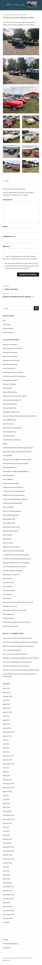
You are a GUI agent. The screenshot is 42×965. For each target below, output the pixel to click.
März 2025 (6, 692)
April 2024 (6, 704)
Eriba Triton (6, 324)
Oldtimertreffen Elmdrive (11, 360)
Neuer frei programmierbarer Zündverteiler (17, 452)
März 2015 (6, 903)
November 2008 (8, 914)
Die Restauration (8, 618)
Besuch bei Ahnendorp (10, 531)
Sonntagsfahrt (8, 455)
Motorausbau (7, 539)
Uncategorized (8, 332)
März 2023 (6, 724)
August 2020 (7, 791)
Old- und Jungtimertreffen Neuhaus (14, 567)
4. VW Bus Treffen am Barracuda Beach (16, 555)
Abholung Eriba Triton (10, 606)
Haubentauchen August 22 (12, 400)
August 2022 (7, 736)
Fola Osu (6, 670)
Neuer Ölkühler (8, 479)
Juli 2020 (6, 795)
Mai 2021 (6, 772)
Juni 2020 (6, 799)
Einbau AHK (7, 598)
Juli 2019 (6, 827)
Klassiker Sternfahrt (9, 384)
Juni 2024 (6, 700)
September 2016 (8, 895)
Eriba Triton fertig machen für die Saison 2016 (18, 602)
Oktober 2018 (7, 855)
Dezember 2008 (8, 910)
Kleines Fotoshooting (10, 356)
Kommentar (8, 200)
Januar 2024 (7, 708)
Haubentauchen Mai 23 (10, 380)
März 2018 (6, 879)
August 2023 (7, 712)
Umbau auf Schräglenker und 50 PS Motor (17, 622)
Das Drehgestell (8, 614)
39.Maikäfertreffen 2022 (11, 412)
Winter (5, 444)
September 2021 (8, 764)
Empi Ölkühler (7, 594)
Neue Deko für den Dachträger (13, 372)
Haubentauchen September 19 (13, 487)
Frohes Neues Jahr (9, 368)
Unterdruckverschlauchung (12, 440)
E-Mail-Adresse (9, 236)
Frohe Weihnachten (9, 420)
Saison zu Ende (8, 543)
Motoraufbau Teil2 (9, 523)
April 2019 (6, 835)
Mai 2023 (6, 720)
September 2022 (8, 732)
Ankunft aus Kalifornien (10, 626)
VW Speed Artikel (9, 590)
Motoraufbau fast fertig (11, 515)
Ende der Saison (8, 424)
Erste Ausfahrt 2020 (10, 467)
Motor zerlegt (7, 535)
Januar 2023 (7, 728)
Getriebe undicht (8, 582)
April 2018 (6, 875)
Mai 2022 (6, 748)
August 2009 (7, 906)
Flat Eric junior (7, 388)
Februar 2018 (7, 883)
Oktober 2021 (7, 760)
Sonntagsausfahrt (9, 436)
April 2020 (6, 803)
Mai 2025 (6, 688)
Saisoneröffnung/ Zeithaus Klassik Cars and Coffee (20, 416)
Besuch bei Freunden (10, 404)
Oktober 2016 (7, 891)
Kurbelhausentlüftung (10, 364)
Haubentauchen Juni (9, 432)
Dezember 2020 (8, 783)
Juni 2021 (6, 768)
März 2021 (6, 776)
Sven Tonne (21, 15)
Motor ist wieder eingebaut (12, 511)
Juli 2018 (6, 867)
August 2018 (7, 863)
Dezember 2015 (8, 899)
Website (6, 246)
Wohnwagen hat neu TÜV (11, 574)
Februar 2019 (7, 839)
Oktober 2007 (8, 918)
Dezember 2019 (8, 815)
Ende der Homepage (10, 344)
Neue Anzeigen (8, 475)
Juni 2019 (6, 831)
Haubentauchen (8, 328)
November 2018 (8, 851)
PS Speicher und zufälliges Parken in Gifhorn (17, 459)
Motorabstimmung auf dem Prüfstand (15, 463)
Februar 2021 (7, 780)
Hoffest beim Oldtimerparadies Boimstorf (17, 559)
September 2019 (8, 819)
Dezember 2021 (8, 756)
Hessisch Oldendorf (9, 408)
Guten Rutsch (7, 586)
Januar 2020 (7, 811)
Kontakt (5, 940)
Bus (7, 181)
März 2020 (6, 807)
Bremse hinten (8, 578)
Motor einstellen (8, 507)
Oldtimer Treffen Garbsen (11, 547)
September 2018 (8, 859)
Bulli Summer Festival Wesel (12, 428)
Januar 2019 (7, 843)
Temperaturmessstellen (11, 483)
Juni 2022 (6, 744)
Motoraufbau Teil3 (9, 519)
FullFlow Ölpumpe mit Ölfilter (12, 348)
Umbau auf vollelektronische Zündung (15, 499)
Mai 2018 (6, 871)
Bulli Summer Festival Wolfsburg (13, 551)
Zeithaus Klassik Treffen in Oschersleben (16, 563)
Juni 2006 (6, 922)
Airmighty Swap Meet (10, 352)
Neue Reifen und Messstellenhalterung (16, 471)
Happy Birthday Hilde (10, 392)
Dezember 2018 (8, 847)
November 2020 (8, 787)
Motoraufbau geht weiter (11, 527)
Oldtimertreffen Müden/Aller (12, 503)
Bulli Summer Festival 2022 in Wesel (15, 396)
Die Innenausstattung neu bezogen (14, 610)
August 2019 (7, 823)
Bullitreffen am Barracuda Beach (13, 495)
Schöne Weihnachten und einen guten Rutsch (18, 448)
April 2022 (6, 752)
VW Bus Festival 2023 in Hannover (14, 376)
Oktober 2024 (8, 696)
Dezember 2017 (8, 887)
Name (5, 226)
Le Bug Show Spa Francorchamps (14, 491)
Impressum (7, 948)
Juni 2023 (6, 716)
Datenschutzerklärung (10, 944)
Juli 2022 (6, 740)
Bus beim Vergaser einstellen (12, 570)
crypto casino (7, 638)
